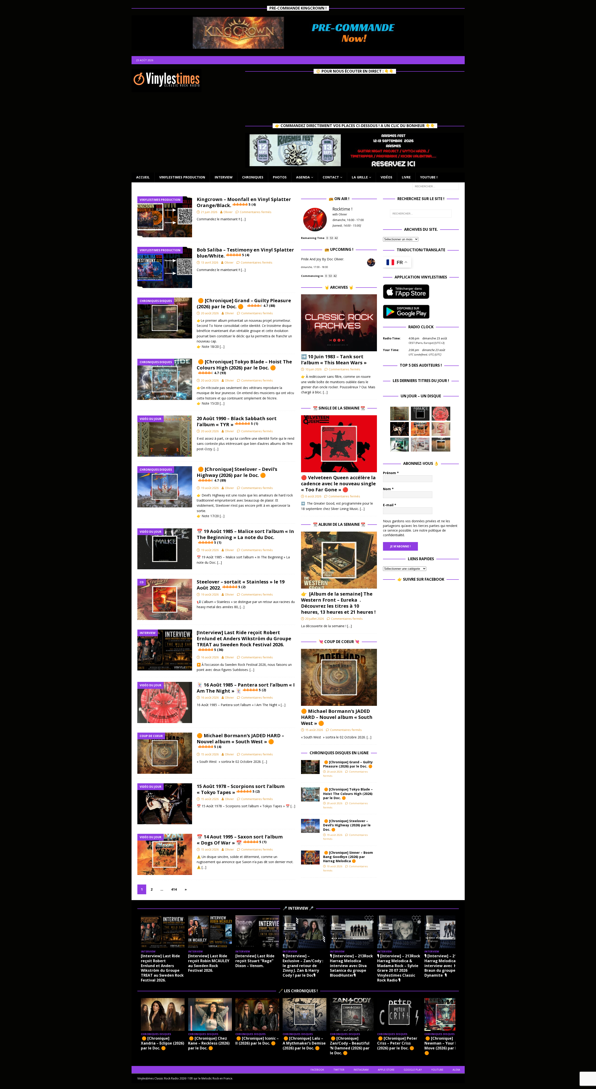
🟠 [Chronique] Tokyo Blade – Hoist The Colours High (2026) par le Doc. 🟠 (244, 367)
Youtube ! (428, 177)
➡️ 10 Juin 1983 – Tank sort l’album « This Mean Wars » (334, 359)
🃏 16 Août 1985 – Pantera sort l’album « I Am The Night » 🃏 (246, 688)
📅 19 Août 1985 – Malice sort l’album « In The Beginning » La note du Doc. (245, 536)
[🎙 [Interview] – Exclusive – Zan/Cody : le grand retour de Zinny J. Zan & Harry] (304, 931)
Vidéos (386, 177)
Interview (224, 177)
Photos (280, 177)
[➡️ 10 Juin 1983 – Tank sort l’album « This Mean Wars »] (339, 322)
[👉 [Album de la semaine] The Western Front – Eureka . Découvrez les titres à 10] (339, 560)
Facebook (317, 1069)
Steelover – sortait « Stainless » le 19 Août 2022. (240, 585)
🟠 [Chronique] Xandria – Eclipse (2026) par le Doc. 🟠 (162, 1043)
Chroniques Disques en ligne (339, 752)
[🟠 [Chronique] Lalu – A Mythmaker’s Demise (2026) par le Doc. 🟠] (304, 1014)
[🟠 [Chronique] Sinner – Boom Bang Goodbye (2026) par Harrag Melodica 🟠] (310, 857)
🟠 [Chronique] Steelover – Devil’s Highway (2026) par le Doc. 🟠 (237, 474)
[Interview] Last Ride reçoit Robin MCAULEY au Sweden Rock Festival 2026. (208, 963)
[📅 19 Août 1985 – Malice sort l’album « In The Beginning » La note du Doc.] (420, 414)
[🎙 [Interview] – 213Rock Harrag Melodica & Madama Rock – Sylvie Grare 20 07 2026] (399, 931)
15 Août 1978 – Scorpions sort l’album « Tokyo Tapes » (240, 789)
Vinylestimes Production (182, 177)
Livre (406, 177)
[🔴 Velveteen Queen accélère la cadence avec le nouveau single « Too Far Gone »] (339, 443)
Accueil (143, 177)
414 (174, 889)
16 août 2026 (210, 657)
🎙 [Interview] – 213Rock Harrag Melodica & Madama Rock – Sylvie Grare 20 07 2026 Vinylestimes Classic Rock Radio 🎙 (398, 968)
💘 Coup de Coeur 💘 (339, 641)
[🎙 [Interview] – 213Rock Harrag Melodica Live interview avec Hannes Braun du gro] (446, 931)
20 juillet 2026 (314, 619)
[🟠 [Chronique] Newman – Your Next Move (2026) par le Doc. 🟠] (446, 1014)
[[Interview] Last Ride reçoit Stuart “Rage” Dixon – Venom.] (257, 931)
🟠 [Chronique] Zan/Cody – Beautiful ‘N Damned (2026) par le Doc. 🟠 (349, 1045)
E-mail (389, 505)
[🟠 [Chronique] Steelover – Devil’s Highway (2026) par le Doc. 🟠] (310, 826)
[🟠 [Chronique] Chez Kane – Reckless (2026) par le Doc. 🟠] (210, 1014)
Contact (331, 177)
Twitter (338, 1069)
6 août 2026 (313, 496)
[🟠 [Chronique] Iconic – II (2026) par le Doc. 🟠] (257, 1014)
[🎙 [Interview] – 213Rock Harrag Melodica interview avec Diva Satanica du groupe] (352, 931)
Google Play (413, 1069)
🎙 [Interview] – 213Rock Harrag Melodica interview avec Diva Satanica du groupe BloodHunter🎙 (351, 965)
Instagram (361, 1069)
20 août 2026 (210, 313)
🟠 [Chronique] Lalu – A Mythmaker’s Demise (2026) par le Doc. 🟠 (304, 1043)
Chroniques (252, 177)
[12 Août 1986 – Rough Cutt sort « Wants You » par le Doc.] (420, 445)
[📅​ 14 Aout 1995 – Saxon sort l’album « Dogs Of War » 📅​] (420, 429)
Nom (388, 489)
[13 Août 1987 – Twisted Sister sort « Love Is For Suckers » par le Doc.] (441, 429)
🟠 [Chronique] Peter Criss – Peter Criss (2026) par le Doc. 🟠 (397, 1043)
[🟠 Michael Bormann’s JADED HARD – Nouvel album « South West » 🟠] (339, 677)
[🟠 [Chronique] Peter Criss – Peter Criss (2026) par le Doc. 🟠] (399, 1014)
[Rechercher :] (435, 186)
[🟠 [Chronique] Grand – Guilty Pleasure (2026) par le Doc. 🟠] (310, 767)
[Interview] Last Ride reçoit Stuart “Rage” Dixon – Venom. (254, 960)
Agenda (303, 177)
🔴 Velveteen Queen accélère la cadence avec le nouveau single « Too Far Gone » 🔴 (338, 483)
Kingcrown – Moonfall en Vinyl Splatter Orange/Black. (244, 202)
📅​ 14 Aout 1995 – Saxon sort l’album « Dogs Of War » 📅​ (240, 840)
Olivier (228, 212)
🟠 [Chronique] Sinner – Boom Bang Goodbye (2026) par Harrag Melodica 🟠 (348, 856)
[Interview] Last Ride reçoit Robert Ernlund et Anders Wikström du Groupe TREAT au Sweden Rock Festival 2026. (244, 640)
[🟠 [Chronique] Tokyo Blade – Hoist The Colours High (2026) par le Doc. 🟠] (310, 794)
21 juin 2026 (209, 212)
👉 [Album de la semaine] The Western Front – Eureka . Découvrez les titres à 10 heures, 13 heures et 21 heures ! (338, 603)
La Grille (360, 177)
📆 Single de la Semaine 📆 (339, 408)
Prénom (391, 473)
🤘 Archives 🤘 (339, 287)
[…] (243, 219)
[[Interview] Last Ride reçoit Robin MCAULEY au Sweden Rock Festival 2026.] (210, 931)
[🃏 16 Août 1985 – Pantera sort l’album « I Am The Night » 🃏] (441, 414)
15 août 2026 (210, 754)
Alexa (456, 1069)
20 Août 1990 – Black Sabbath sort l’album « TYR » (237, 421)
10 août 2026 (334, 866)
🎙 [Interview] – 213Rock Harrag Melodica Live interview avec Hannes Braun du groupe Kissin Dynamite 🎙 (446, 965)
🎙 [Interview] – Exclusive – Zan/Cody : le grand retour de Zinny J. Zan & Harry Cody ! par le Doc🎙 (303, 965)
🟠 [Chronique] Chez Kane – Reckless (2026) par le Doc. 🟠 (209, 1043)
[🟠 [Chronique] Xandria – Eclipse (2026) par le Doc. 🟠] (163, 1014)
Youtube (437, 1069)
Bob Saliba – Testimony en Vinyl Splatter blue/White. (245, 253)
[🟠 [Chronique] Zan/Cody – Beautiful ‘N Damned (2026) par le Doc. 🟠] (352, 1014)
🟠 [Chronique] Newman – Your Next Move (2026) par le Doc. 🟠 (445, 1045)
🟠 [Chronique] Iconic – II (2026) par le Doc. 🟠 (257, 1041)
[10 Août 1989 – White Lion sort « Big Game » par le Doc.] (441, 445)
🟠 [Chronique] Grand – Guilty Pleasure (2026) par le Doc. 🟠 (244, 303)
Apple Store (386, 1069)
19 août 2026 (210, 488)
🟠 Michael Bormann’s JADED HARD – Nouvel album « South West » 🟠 (240, 740)
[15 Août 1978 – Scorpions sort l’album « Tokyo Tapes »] (399, 429)
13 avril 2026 (209, 262)
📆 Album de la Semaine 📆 (339, 524)
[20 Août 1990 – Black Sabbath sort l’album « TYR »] (399, 414)
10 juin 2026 (313, 369)
